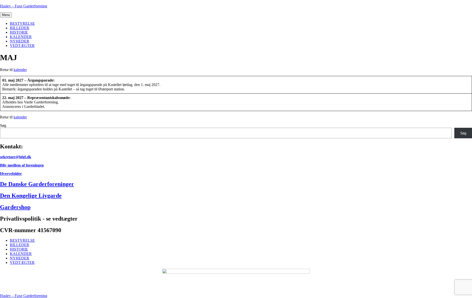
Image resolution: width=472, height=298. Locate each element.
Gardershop (15, 207)
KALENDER (21, 37)
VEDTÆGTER (22, 45)
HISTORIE (19, 32)
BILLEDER (19, 28)
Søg (3, 125)
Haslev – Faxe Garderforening (23, 6)
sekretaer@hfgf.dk (15, 157)
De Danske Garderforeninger (37, 184)
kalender (20, 70)
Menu (6, 15)
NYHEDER (19, 41)
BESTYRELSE (22, 23)
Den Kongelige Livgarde (31, 195)
